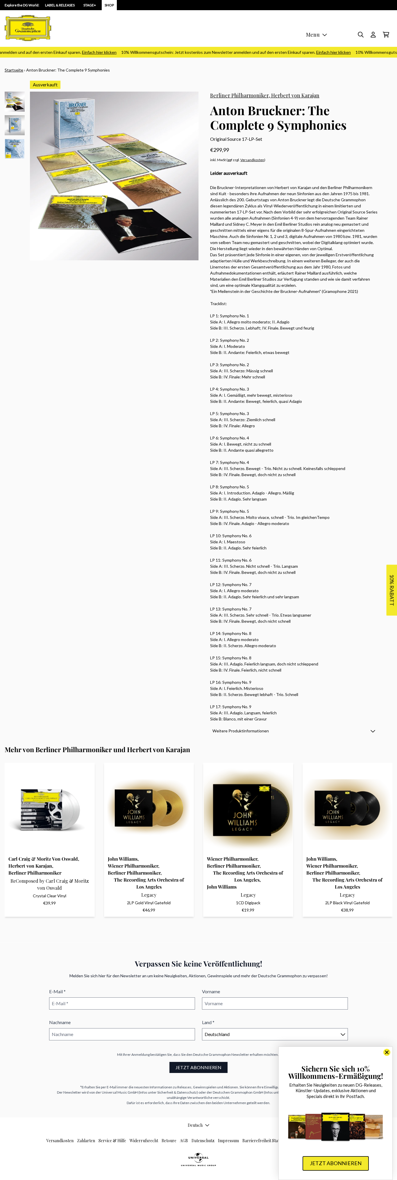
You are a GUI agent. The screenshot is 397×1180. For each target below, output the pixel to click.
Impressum (228, 1140)
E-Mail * (57, 991)
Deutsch (195, 1125)
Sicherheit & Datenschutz (177, 1092)
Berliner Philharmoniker (239, 95)
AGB (184, 1140)
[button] (294, 730)
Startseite (14, 69)
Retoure (169, 1140)
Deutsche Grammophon (212, 1054)
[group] (15, 102)
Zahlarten (86, 1140)
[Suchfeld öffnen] (360, 34)
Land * (208, 1022)
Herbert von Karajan (295, 95)
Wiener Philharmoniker (133, 866)
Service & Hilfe (112, 1140)
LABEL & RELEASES (60, 5)
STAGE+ (89, 5)
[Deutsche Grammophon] (28, 28)
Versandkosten (252, 160)
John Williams (122, 859)
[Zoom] (114, 176)
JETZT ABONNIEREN (198, 1067)
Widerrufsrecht (144, 1140)
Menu (313, 34)
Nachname (60, 1022)
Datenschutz (203, 1140)
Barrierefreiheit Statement (266, 1140)
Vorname (211, 991)
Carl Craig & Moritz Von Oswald (43, 859)
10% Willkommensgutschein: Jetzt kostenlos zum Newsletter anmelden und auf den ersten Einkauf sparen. (224, 52)
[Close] (386, 1052)
